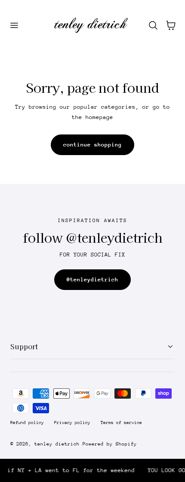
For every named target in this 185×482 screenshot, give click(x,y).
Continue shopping (92, 144)
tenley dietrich (57, 444)
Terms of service (121, 422)
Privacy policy (72, 422)
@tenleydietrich (92, 279)
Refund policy (27, 422)
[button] (14, 25)
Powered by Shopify (110, 444)
